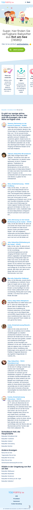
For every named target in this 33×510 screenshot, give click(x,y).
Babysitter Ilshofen (7, 446)
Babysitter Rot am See (8, 457)
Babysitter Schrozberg (8, 443)
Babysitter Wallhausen (8, 471)
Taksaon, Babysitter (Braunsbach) (19, 153)
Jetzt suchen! (18, 50)
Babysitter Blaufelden (8, 473)
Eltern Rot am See (7, 460)
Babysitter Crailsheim (8, 438)
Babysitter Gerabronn (8, 476)
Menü (28, 2)
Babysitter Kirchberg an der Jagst (11, 478)
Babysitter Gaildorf (7, 441)
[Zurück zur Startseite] (8, 2)
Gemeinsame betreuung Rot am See (12, 462)
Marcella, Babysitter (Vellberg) (18, 278)
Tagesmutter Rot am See (9, 455)
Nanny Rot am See (7, 452)
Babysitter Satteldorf (8, 481)
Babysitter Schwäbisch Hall (9, 436)
